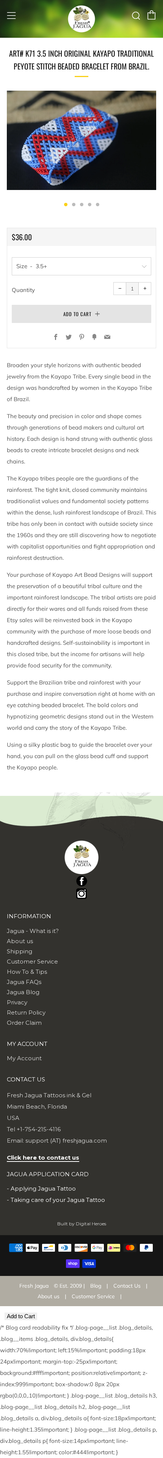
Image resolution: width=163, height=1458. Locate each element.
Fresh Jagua (34, 1285)
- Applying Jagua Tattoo (41, 1188)
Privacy (17, 1002)
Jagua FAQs (24, 981)
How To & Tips (27, 971)
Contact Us (127, 1285)
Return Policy (26, 1012)
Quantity (23, 289)
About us (20, 941)
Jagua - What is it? (33, 930)
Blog (95, 1285)
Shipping (19, 951)
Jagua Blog (23, 992)
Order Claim (24, 1022)
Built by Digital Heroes (81, 1223)
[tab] (65, 204)
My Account (24, 1058)
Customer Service (32, 961)
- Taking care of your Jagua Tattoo (56, 1199)
